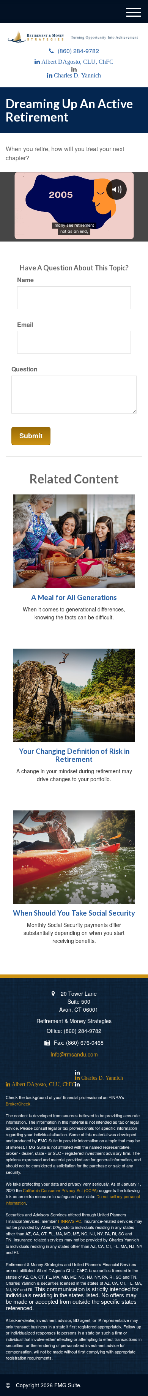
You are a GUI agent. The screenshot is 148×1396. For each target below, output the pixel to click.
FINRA (64, 1221)
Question (24, 369)
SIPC (76, 1221)
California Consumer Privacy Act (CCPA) (60, 1190)
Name (25, 280)
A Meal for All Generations (74, 597)
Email (25, 325)
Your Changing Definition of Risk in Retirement (74, 755)
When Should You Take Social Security (74, 913)
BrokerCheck (18, 1104)
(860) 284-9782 (78, 50)
